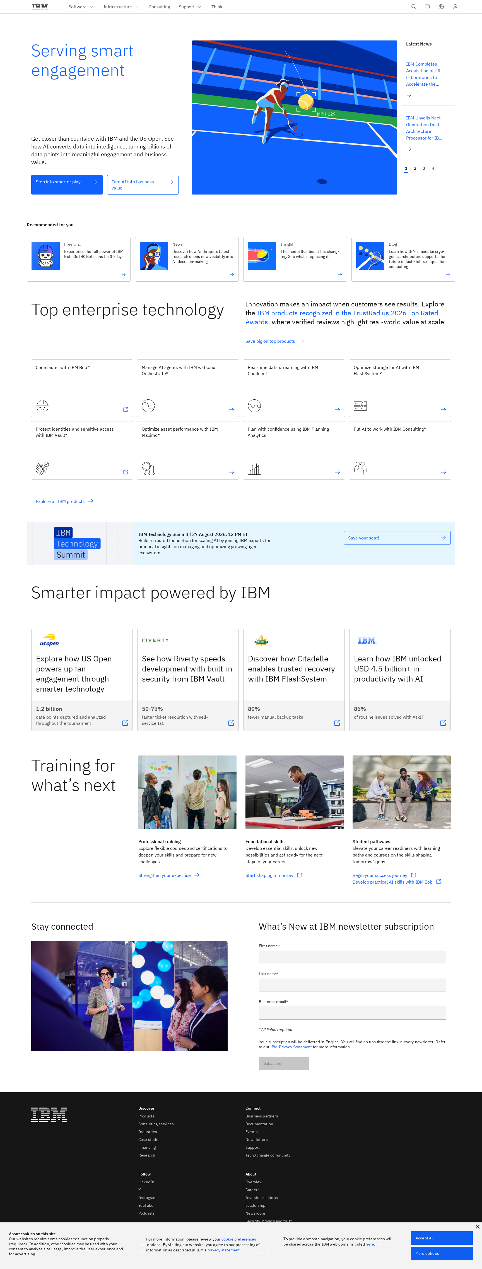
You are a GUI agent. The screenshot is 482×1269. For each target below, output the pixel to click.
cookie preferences (238, 1239)
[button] (441, 6)
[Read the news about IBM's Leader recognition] (419, 274)
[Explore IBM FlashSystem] (443, 409)
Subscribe (272, 1063)
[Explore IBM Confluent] (337, 409)
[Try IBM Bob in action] (95, 274)
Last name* (269, 973)
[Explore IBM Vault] (125, 472)
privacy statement (224, 1250)
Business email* (273, 1001)
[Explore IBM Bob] (125, 409)
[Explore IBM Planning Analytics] (337, 472)
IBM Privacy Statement (291, 1047)
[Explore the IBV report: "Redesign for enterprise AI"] (203, 274)
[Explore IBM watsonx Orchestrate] (231, 409)
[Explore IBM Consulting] (443, 472)
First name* (269, 945)
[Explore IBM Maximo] (231, 472)
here (370, 1244)
